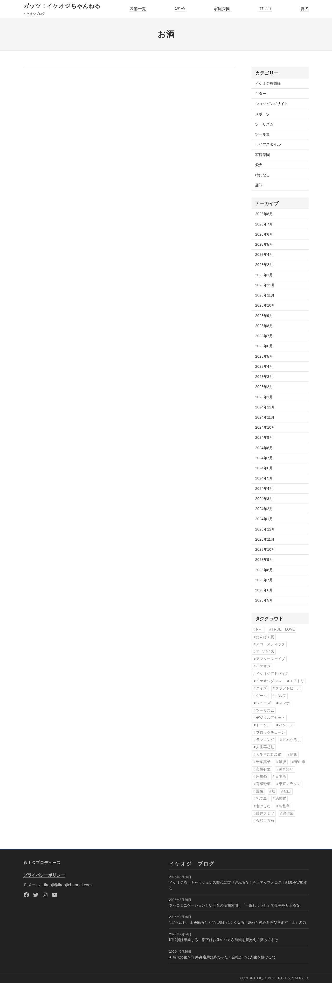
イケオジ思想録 (268, 83)
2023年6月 (264, 590)
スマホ (284, 703)
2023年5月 (264, 600)
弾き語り (286, 769)
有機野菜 (263, 784)
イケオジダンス (268, 681)
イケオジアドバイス (272, 674)
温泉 (259, 791)
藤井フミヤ (265, 813)
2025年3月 (264, 376)
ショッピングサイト (271, 104)
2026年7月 (264, 224)
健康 (293, 754)
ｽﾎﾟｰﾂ (180, 8)
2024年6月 (264, 468)
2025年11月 (264, 295)
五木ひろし (291, 740)
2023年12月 (265, 529)
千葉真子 (263, 762)
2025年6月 (264, 346)
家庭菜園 (222, 8)
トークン (263, 725)
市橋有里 (263, 769)
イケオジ (263, 666)
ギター (260, 93)
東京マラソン (290, 784)
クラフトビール (288, 688)
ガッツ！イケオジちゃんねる (62, 6)
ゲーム (261, 696)
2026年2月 (264, 265)
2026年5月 (264, 244)
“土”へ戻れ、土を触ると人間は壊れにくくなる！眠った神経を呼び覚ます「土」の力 (237, 922)
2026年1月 (264, 275)
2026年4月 (264, 254)
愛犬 (304, 8)
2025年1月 (264, 397)
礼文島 (261, 799)
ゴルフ (280, 696)
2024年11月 (264, 417)
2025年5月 (264, 356)
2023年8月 (264, 570)
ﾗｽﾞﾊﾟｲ (265, 8)
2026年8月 (264, 214)
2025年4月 (264, 366)
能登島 (284, 806)
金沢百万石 (265, 821)
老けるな (263, 806)
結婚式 (280, 799)
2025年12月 (265, 285)
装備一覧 (137, 8)
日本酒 (280, 777)
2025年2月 (264, 387)
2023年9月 (264, 559)
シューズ (263, 703)
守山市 (299, 762)
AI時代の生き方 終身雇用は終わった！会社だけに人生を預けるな (222, 957)
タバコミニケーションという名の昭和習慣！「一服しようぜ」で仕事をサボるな (234, 905)
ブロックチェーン (270, 732)
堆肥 (282, 762)
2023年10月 (265, 549)
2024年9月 (264, 437)
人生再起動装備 (268, 754)
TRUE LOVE (283, 629)
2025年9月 (264, 316)
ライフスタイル (268, 144)
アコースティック (270, 644)
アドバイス (265, 651)
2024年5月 (264, 478)
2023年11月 (264, 539)
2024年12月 (265, 407)
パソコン (286, 725)
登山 (287, 791)
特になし (262, 175)
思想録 (261, 777)
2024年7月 (264, 458)
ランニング (265, 740)
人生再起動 (265, 747)
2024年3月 (264, 499)
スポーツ (262, 114)
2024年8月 (264, 448)
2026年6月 (264, 234)
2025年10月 (265, 305)
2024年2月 (264, 509)
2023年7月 (264, 580)
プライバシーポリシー (44, 875)
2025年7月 (264, 336)
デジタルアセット (270, 718)
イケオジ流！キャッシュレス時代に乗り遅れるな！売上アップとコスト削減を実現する (238, 885)
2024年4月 (264, 488)
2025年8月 (264, 326)
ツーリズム (264, 124)
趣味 (258, 185)
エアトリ (297, 681)
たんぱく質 (265, 637)
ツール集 (262, 134)
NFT (259, 629)
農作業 (287, 813)
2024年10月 (265, 427)
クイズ (261, 688)
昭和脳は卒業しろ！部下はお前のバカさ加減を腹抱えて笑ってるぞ (223, 940)
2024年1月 (264, 519)
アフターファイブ (270, 659)
